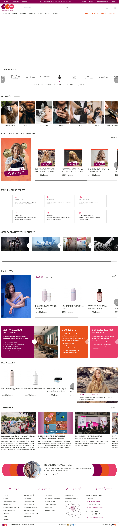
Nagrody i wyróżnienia (9, 510)
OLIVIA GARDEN (59, 110)
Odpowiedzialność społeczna (11, 507)
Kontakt (91, 1)
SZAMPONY (44, 126)
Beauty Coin (27, 498)
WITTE (56, 119)
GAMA (108, 116)
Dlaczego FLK (7, 504)
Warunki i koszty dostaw (30, 507)
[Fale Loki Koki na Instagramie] (92, 514)
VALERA (91, 119)
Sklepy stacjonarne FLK (71, 498)
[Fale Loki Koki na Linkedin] (100, 514)
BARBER (27, 126)
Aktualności (6, 513)
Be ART (82, 84)
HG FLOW (92, 116)
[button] (78, 36)
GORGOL (74, 110)
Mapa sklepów (69, 501)
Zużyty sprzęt (28, 516)
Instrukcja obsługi (50, 501)
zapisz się (50, 474)
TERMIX (57, 113)
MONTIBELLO (7, 110)
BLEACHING (71, 84)
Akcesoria (23, 13)
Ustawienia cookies (50, 510)
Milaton (36, 84)
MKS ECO (23, 110)
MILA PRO (6, 107)
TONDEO (57, 116)
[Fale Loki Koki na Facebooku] (89, 514)
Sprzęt (40, 13)
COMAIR (74, 104)
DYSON (91, 107)
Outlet (103, 13)
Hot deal (112, 13)
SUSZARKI (95, 126)
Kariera (5, 516)
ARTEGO (5, 104)
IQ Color (48, 84)
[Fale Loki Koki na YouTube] (96, 514)
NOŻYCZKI (61, 126)
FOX (21, 113)
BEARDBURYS (24, 104)
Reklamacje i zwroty (29, 510)
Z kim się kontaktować (51, 504)
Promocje (95, 13)
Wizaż (47, 13)
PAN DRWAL (24, 116)
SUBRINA (6, 116)
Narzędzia (32, 13)
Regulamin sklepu (29, 501)
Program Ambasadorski (102, 1)
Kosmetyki (6, 13)
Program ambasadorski (9, 501)
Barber (14, 13)
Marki (86, 13)
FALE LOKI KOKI (94, 110)
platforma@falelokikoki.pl (96, 507)
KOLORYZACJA (9, 126)
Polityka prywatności (29, 504)
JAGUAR (57, 107)
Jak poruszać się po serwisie (52, 498)
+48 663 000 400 (94, 501)
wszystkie (5, 119)
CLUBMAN (23, 107)
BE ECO (59, 84)
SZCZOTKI (78, 126)
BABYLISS (92, 104)
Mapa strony (48, 507)
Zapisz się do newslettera (96, 517)
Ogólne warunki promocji (31, 513)
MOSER (108, 119)
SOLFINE (5, 113)
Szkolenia (55, 13)
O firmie (84, 1)
